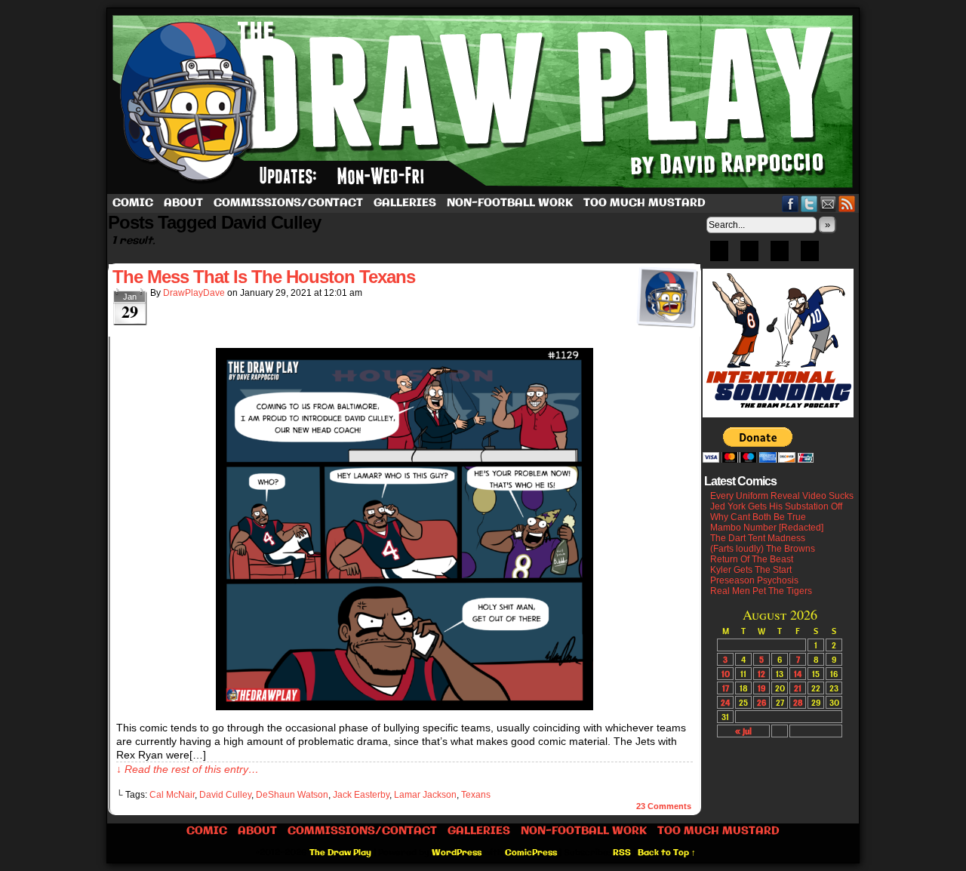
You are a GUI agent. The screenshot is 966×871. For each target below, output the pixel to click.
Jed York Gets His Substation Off (776, 506)
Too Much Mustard (644, 203)
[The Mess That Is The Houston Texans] (404, 706)
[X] (780, 256)
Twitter (809, 203)
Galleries (405, 203)
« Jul (743, 731)
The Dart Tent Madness (757, 538)
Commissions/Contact (288, 203)
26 (761, 702)
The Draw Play (484, 101)
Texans (476, 794)
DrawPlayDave (194, 293)
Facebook (790, 203)
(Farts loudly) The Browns (762, 548)
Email (828, 203)
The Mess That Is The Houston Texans (263, 276)
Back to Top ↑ (667, 853)
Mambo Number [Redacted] (766, 527)
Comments (663, 806)
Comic (132, 203)
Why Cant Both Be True (758, 517)
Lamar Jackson (425, 794)
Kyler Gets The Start (751, 570)
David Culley (225, 794)
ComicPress (531, 853)
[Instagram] (810, 256)
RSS (847, 203)
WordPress (456, 853)
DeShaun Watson (292, 794)
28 (798, 702)
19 (761, 688)
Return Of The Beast (751, 559)
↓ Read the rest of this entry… (187, 769)
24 (725, 702)
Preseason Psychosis (754, 580)
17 (725, 688)
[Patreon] (749, 256)
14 (797, 673)
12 (761, 673)
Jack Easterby (361, 794)
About (183, 203)
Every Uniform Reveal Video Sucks (782, 496)
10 (725, 673)
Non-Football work (510, 203)
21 (797, 688)
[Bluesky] (719, 256)
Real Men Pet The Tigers (761, 591)
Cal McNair (172, 794)
